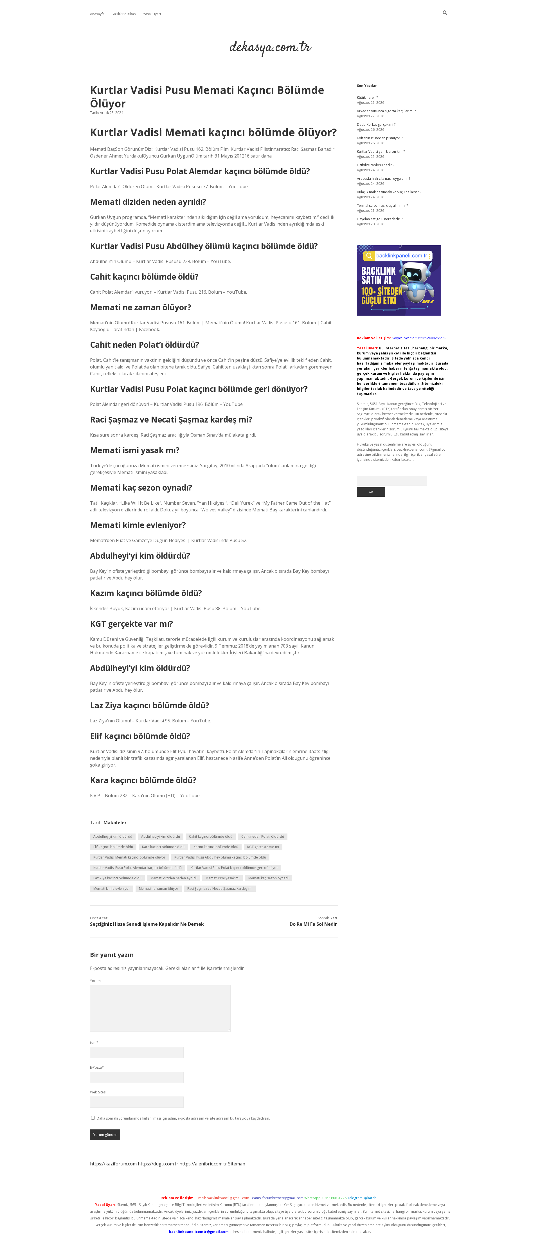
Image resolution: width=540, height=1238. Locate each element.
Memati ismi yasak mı (222, 878)
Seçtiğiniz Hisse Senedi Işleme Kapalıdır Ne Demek (147, 924)
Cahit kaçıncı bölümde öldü (210, 836)
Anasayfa (97, 14)
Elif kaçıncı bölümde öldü (113, 846)
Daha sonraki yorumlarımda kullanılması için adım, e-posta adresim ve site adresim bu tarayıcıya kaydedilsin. (183, 1118)
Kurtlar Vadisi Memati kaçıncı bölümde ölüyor (129, 857)
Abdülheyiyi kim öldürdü (160, 836)
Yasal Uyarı (152, 14)
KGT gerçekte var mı (263, 846)
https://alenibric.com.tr (203, 1164)
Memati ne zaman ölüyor (158, 888)
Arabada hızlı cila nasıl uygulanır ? (383, 178)
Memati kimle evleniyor (111, 888)
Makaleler (115, 822)
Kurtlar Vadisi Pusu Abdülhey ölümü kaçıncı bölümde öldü (220, 857)
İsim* (94, 1042)
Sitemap (236, 1164)
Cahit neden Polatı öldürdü (262, 836)
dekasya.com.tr (270, 47)
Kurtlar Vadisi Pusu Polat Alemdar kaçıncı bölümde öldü (137, 867)
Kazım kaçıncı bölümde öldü (216, 846)
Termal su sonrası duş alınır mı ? (382, 205)
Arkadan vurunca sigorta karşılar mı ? (386, 111)
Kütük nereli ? (367, 97)
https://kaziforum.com (113, 1164)
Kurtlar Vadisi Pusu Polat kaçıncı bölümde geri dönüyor (234, 867)
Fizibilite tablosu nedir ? (375, 165)
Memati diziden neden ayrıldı (173, 878)
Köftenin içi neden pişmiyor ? (379, 138)
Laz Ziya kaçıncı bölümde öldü (117, 878)
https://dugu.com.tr (158, 1164)
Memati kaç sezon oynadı (268, 878)
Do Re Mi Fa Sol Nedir (313, 924)
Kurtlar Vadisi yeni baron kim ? (381, 151)
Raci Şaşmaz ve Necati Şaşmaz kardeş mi (219, 888)
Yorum (95, 980)
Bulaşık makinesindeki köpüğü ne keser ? (389, 192)
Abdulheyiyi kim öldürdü (112, 836)
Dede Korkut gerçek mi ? (376, 124)
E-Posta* (97, 1067)
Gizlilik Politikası (123, 14)
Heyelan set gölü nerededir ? (379, 219)
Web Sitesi (98, 1092)
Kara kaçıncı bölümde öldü (163, 846)
